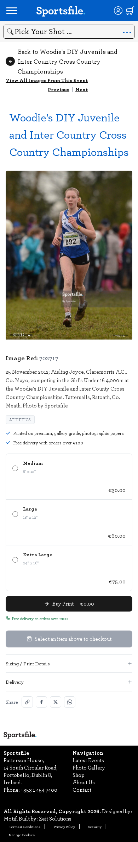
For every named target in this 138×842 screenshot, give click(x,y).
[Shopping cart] (130, 10)
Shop (79, 774)
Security (95, 826)
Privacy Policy (64, 826)
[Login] (118, 10)
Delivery (15, 681)
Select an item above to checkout (73, 638)
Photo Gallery (89, 767)
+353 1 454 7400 (39, 789)
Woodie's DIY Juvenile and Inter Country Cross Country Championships (69, 134)
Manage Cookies (22, 834)
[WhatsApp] (69, 702)
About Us (84, 782)
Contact (82, 789)
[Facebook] (41, 702)
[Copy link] (27, 702)
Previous (58, 89)
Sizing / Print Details (28, 663)
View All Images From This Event (47, 80)
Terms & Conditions (24, 826)
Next (81, 89)
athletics (20, 419)
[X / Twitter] (55, 702)
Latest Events (88, 760)
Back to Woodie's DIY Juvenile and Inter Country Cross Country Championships (67, 61)
